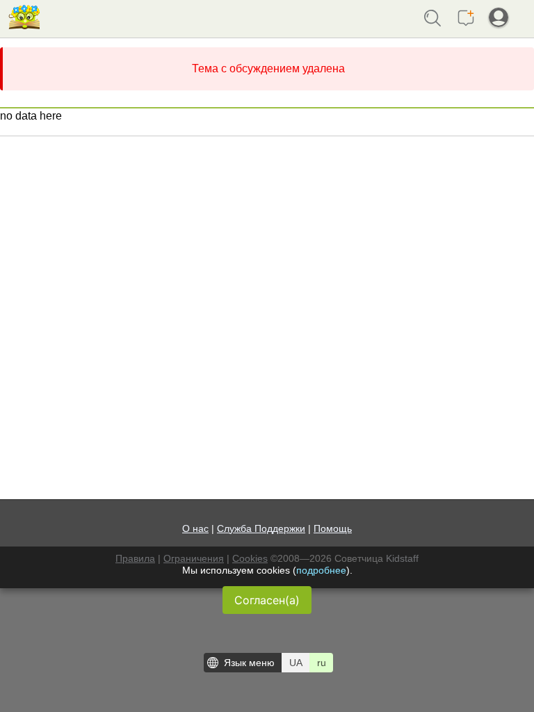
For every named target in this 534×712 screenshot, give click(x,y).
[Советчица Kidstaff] (24, 24)
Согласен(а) (267, 600)
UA (295, 662)
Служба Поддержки (261, 528)
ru (321, 662)
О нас (195, 528)
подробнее (321, 570)
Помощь (333, 528)
